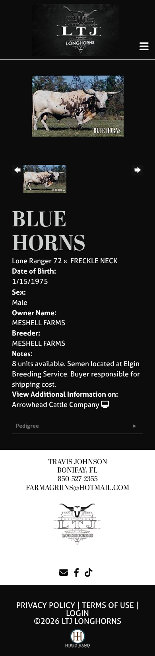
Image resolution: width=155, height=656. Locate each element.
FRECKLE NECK (94, 261)
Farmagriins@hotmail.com (77, 487)
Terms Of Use (108, 605)
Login (77, 613)
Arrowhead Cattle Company (55, 404)
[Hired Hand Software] (77, 642)
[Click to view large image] (78, 105)
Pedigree (27, 425)
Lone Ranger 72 (37, 261)
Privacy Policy (45, 605)
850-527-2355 (78, 479)
